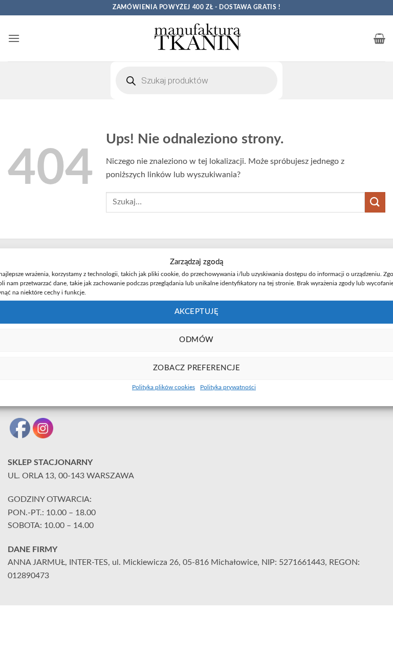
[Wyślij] (375, 202)
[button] (14, 38)
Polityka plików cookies (163, 387)
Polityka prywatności (228, 387)
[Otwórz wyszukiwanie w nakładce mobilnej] (196, 80)
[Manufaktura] (196, 38)
